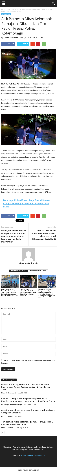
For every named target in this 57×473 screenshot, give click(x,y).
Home (3, 9)
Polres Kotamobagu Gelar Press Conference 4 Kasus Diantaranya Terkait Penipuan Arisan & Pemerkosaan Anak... (26, 387)
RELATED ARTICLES (18, 271)
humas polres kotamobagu (11, 404)
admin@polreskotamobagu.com (33, 455)
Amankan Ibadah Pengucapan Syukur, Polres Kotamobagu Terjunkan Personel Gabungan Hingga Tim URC (46, 293)
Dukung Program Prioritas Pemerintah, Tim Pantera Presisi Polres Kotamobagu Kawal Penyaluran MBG (9, 292)
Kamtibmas (6, 14)
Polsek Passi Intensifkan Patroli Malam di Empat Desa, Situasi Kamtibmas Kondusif (28, 292)
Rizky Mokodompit (10, 38)
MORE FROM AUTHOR (37, 271)
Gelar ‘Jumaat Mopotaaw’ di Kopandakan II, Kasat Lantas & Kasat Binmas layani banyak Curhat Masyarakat (14, 236)
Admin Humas (6, 416)
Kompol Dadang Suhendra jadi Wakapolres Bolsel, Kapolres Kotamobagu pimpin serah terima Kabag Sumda (28, 399)
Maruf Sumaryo (7, 428)
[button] (53, 4)
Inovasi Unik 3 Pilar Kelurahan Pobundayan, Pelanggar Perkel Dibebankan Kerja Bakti (44, 234)
